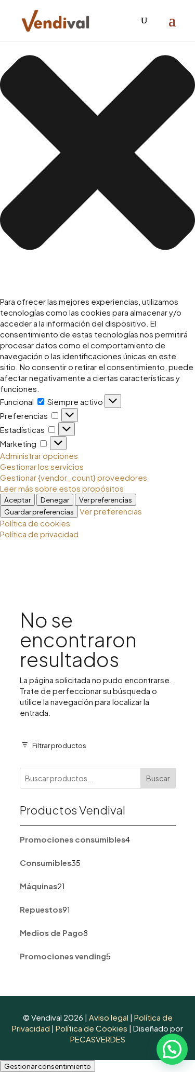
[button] (97, 153)
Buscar (158, 778)
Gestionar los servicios (42, 466)
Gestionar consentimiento (47, 1066)
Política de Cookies (91, 1028)
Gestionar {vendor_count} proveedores (73, 477)
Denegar (55, 499)
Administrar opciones (39, 455)
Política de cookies (35, 523)
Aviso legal (108, 1017)
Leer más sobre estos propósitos (62, 488)
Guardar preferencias (39, 511)
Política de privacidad (39, 534)
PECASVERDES (97, 1039)
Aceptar (17, 499)
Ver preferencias (105, 499)
